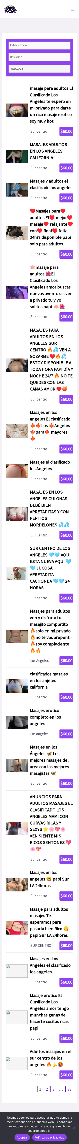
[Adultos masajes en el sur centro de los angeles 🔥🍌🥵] (39, 1063)
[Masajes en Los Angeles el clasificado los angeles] (39, 970)
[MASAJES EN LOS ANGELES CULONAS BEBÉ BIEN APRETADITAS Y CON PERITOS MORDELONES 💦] (39, 514)
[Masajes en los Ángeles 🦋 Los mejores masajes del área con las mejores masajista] (39, 765)
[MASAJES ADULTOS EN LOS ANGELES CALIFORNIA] (39, 156)
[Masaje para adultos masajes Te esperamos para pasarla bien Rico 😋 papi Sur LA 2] (39, 927)
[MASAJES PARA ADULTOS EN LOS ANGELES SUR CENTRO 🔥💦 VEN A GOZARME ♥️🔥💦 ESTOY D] (39, 365)
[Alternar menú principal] (73, 9)
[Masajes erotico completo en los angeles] (39, 722)
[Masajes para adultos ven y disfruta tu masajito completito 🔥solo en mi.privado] (39, 636)
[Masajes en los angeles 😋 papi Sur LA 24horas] (39, 884)
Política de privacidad (49, 1137)
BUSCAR (17, 68)
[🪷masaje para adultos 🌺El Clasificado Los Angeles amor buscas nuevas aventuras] (39, 292)
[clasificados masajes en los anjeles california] (39, 686)
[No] (73, 1128)
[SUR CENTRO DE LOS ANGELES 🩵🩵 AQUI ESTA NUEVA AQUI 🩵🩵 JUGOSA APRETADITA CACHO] (39, 573)
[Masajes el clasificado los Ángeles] (39, 471)
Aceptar (22, 1137)
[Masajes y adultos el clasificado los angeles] (39, 190)
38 (69, 1089)
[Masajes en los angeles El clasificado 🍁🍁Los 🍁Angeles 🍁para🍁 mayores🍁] (39, 431)
